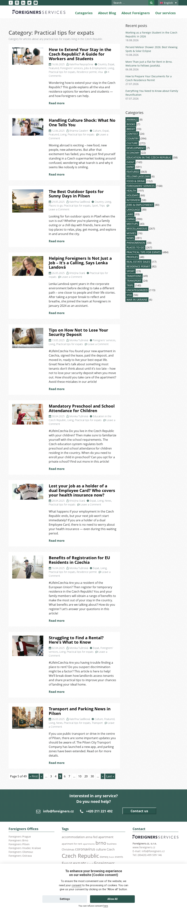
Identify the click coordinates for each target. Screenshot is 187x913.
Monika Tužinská (78, 340)
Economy (133, 152)
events (119, 857)
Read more (56, 103)
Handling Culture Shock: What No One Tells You (82, 122)
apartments (89, 843)
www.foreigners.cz (144, 847)
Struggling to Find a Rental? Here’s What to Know (76, 640)
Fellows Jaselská (138, 176)
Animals (132, 119)
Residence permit (87, 72)
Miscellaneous (137, 228)
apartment (105, 837)
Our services (165, 13)
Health (131, 190)
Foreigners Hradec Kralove (25, 848)
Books (131, 124)
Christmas (68, 849)
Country (102, 64)
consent (76, 885)
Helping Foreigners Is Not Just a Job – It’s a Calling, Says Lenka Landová (80, 262)
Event (130, 162)
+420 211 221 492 (99, 811)
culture (101, 849)
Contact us (139, 811)
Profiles (132, 257)
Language (133, 209)
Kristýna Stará (77, 273)
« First (34, 776)
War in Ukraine (137, 299)
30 (92, 776)
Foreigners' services (71, 68)
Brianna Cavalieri (78, 130)
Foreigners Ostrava (20, 855)
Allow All (112, 899)
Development (136, 148)
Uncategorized (137, 290)
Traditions (134, 276)
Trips (102, 205)
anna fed (91, 837)
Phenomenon (136, 242)
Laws (130, 214)
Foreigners (104, 863)
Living (111, 68)
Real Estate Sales (138, 261)
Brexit (131, 129)
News (108, 500)
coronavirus (85, 849)
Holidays (133, 195)
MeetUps (132, 223)
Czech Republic (80, 855)
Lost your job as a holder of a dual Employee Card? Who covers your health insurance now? (82, 490)
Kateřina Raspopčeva (81, 64)
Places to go (56, 205)
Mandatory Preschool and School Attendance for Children (82, 408)
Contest (132, 133)
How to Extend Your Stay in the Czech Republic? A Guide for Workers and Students (80, 54)
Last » (110, 776)
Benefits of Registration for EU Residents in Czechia (79, 560)
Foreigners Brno (18, 840)
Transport (97, 723)
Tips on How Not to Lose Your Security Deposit (78, 332)
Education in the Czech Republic (149, 157)
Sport (95, 205)
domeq (104, 857)
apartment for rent (72, 843)
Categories (84, 13)
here (105, 906)
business (112, 843)
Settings (65, 899)
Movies (131, 233)
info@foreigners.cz (58, 811)
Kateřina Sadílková (79, 201)
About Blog (107, 13)
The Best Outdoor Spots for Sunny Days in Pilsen (76, 194)
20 (86, 776)
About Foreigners (135, 13)
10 (79, 776)
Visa (100, 72)
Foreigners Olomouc (21, 852)
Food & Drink (136, 181)
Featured (54, 68)
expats (79, 863)
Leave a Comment (59, 209)
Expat (111, 64)
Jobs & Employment (95, 68)
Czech (111, 849)
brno (101, 843)
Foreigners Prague (20, 836)
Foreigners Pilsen (19, 844)
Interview (133, 200)
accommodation (73, 837)
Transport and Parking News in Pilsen (79, 711)
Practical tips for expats (62, 72)
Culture (97, 130)
